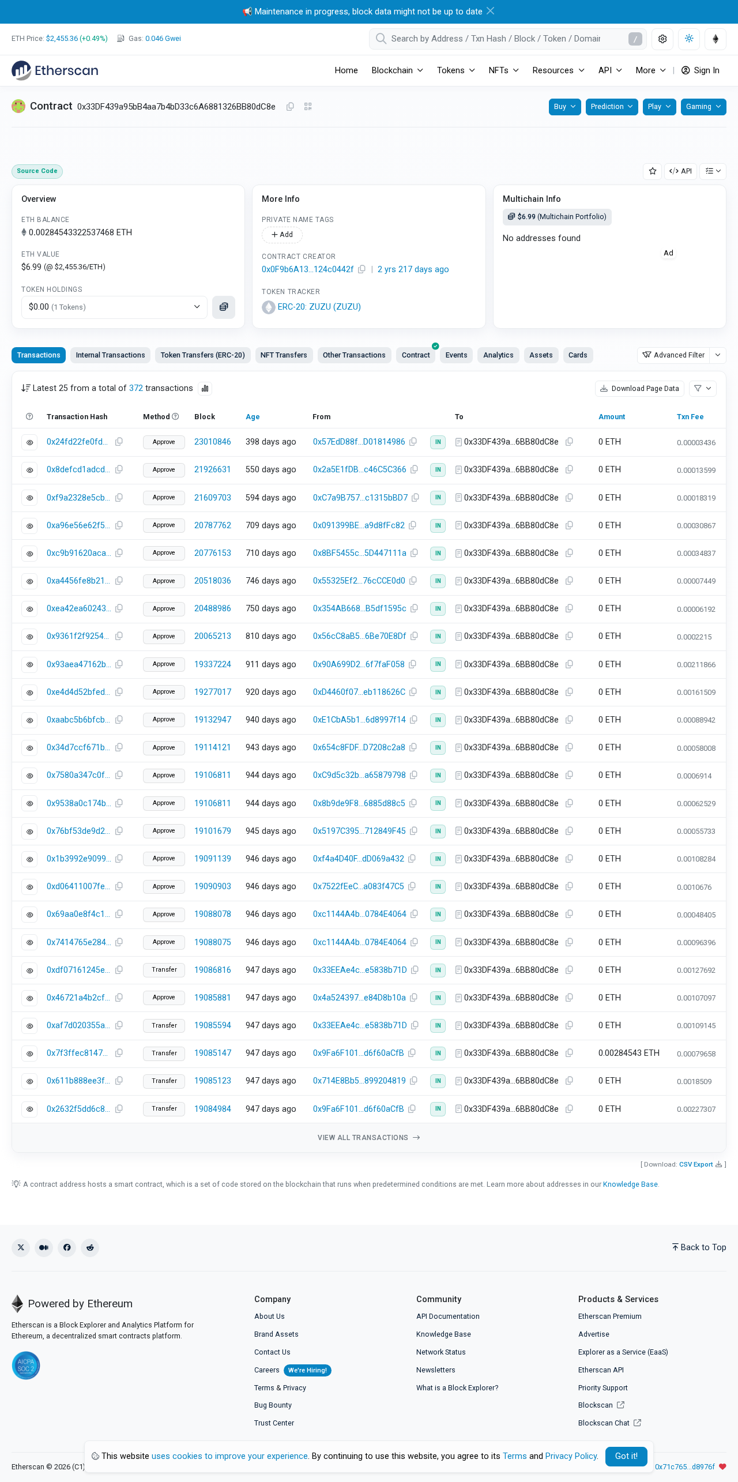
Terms (264, 1387)
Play (654, 106)
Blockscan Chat (604, 1423)
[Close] (490, 10)
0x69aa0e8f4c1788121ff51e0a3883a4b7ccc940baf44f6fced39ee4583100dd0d (79, 914)
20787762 (212, 526)
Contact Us (272, 1352)
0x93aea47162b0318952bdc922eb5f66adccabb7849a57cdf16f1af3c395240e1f (79, 664)
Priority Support (603, 1387)
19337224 (212, 664)
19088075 (212, 942)
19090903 (212, 887)
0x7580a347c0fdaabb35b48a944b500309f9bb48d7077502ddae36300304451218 (79, 775)
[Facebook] (67, 1248)
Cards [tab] (578, 355)
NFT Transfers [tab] (284, 355)
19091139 (212, 859)
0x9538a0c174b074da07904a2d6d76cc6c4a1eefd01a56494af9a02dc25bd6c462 (79, 803)
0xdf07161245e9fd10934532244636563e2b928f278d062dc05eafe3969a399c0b (79, 970)
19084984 (212, 1109)
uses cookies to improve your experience (230, 1456)
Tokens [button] (451, 71)
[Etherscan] (55, 70)
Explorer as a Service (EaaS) (623, 1352)
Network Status (441, 1352)
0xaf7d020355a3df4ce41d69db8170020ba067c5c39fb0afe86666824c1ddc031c (79, 1025)
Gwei (163, 38)
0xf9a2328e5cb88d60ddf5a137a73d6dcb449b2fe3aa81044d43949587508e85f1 (79, 498)
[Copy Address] (290, 107)
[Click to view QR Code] (308, 107)
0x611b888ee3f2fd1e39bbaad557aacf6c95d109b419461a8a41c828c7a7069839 (79, 1081)
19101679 (212, 831)
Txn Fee (690, 416)
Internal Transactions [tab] (110, 355)
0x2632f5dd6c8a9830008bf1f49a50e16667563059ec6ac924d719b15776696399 (79, 1109)
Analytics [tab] (498, 355)
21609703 (212, 498)
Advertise (593, 1334)
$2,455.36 (62, 38)
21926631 (212, 470)
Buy (560, 106)
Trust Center (274, 1423)
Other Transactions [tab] (354, 355)
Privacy (294, 1387)
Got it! (626, 1456)
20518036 (212, 581)
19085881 (212, 998)
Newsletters (435, 1370)
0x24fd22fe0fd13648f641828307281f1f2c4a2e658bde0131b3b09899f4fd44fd (79, 442)
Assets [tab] (541, 355)
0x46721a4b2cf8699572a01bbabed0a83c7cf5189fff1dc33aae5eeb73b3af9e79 (79, 998)
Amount (611, 416)
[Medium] (44, 1248)
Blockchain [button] (392, 71)
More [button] (646, 71)
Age (253, 416)
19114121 (212, 748)
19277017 (212, 692)
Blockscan (596, 1405)
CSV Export (696, 1164)
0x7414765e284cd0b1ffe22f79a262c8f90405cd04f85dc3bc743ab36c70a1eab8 (79, 942)
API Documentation (448, 1316)
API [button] (605, 71)
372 (136, 388)
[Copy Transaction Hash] (119, 442)
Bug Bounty (273, 1405)
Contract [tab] (416, 355)
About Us (269, 1316)
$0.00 (57, 307)
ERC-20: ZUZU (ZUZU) (319, 307)
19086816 (212, 970)
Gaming (698, 106)
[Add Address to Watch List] (652, 171)
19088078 (212, 914)
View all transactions (364, 1138)
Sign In (706, 71)
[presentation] (415, 355)
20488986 (212, 609)
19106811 (212, 775)
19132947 (212, 720)
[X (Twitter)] (21, 1248)
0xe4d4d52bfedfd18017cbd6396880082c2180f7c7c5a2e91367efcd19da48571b (79, 692)
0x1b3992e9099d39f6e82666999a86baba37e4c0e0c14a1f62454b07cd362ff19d (79, 859)
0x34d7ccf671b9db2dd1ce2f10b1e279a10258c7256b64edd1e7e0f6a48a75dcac (79, 748)
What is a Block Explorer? (457, 1387)
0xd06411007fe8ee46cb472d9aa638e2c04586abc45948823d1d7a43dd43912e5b (79, 887)
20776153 (212, 553)
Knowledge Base (630, 1184)
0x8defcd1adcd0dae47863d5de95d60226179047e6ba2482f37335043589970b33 (79, 470)
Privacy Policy (571, 1456)
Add (285, 234)
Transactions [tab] (39, 355)
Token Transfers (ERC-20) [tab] (203, 355)
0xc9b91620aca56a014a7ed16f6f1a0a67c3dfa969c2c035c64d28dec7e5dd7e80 (79, 553)
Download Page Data (644, 388)
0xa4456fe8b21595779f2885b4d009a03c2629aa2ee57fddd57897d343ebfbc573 (79, 581)
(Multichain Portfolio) (562, 216)
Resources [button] (553, 71)
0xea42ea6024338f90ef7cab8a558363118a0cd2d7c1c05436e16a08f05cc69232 (79, 609)
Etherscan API (601, 1370)
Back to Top (703, 1247)
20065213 (212, 636)
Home (346, 71)
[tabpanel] (369, 762)
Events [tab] (457, 355)
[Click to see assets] (223, 307)
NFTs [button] (499, 71)
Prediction (607, 106)
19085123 (212, 1081)
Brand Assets (276, 1334)
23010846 (212, 442)
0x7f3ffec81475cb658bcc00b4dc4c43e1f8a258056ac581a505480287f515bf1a (79, 1053)
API (686, 171)
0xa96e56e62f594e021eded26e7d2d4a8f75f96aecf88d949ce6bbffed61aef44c (79, 526)
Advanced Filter (679, 355)
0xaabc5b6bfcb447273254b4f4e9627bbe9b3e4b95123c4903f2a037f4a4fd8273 (79, 720)
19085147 (212, 1053)
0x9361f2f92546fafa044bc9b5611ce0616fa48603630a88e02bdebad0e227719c (79, 636)
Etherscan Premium (610, 1316)
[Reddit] (90, 1248)
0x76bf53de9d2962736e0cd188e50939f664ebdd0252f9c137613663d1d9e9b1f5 (79, 831)
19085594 (212, 1025)
